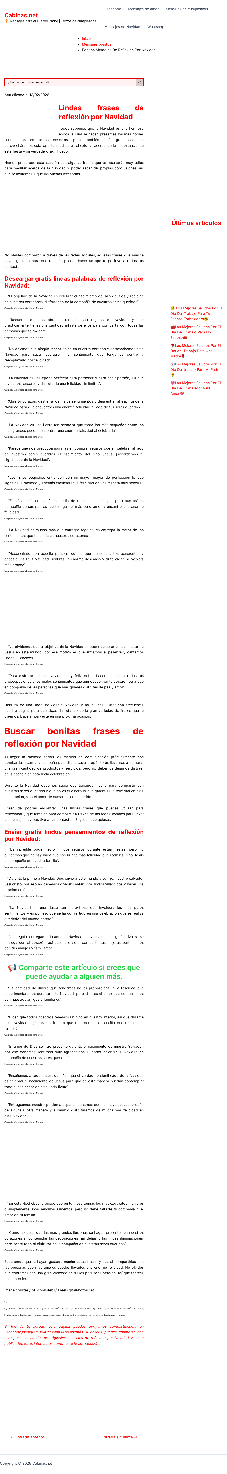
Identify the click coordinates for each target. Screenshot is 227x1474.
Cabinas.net (21, 15)
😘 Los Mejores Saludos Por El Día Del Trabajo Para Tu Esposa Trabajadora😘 (196, 313)
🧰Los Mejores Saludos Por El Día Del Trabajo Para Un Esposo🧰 (195, 332)
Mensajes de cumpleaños (187, 9)
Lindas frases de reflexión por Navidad (101, 112)
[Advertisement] (74, 214)
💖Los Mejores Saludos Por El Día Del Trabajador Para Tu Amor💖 (195, 388)
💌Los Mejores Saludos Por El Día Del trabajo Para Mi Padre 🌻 (195, 369)
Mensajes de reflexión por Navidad (28, 308)
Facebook (112, 9)
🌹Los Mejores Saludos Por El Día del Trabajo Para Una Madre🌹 (195, 350)
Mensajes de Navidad (122, 26)
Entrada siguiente (119, 1437)
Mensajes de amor (143, 9)
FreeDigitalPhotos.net (76, 1290)
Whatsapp (155, 26)
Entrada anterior (27, 1437)
